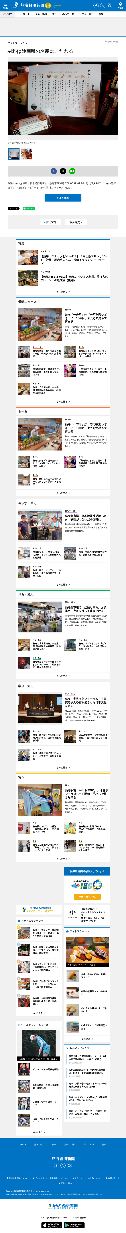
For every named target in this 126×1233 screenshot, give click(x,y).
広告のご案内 (66, 1183)
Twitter (102, 5)
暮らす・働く (69, 13)
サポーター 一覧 (87, 896)
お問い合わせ (113, 1178)
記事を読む (63, 197)
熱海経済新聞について (18, 1178)
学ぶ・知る (87, 13)
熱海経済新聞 (29, 5)
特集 (101, 13)
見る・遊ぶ (41, 13)
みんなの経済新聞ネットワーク (63, 1206)
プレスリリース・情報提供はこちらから (51, 1178)
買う (54, 13)
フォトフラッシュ (17, 43)
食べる (26, 13)
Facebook (96, 5)
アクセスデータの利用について (88, 1178)
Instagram (109, 5)
